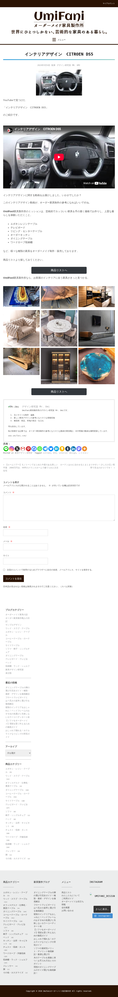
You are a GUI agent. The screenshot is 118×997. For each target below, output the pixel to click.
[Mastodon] (78, 448)
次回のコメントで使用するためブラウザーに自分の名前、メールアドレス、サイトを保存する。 (50, 570)
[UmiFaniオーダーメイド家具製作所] (59, 22)
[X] (17, 448)
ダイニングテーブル (14, 655)
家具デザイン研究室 (23, 453)
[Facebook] (34, 448)
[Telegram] (45, 448)
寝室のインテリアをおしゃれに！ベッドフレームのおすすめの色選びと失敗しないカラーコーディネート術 (45, 920)
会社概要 (66, 907)
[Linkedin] (73, 448)
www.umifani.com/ (17, 436)
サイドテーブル (12, 645)
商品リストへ (59, 270)
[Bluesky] (50, 448)
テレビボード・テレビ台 (16, 659)
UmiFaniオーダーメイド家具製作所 (57, 991)
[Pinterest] (28, 448)
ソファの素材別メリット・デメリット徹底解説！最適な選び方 (44, 951)
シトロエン (83, 453)
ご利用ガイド (68, 898)
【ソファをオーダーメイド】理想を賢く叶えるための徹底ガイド (17, 723)
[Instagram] (11, 448)
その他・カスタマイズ (15, 858)
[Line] (5, 448)
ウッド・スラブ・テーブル (17, 628)
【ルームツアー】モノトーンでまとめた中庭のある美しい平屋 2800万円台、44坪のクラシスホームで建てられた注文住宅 (30, 467)
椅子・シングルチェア (15, 815)
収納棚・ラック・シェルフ (17, 666)
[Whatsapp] (39, 448)
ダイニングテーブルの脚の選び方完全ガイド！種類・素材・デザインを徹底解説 (17, 690)
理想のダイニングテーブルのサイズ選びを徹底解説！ (45, 970)
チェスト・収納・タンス (16, 830)
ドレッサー (10, 851)
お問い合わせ (68, 910)
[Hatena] (56, 448)
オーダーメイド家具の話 (16, 614)
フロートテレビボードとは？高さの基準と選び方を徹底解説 (17, 700)
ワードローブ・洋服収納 (16, 837)
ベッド (8, 662)
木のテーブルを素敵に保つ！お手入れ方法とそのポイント (45, 960)
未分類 (8, 673)
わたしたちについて (71, 895)
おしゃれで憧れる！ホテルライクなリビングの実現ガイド (17, 733)
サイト (6, 555)
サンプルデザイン (13, 625)
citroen (47, 453)
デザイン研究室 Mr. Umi (68, 65)
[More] (84, 448)
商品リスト (67, 892)
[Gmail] (22, 448)
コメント (8, 492)
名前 (6, 527)
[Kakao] (62, 448)
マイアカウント (109, 3)
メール (7, 541)
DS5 (55, 453)
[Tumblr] (67, 448)
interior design (67, 453)
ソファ (8, 811)
